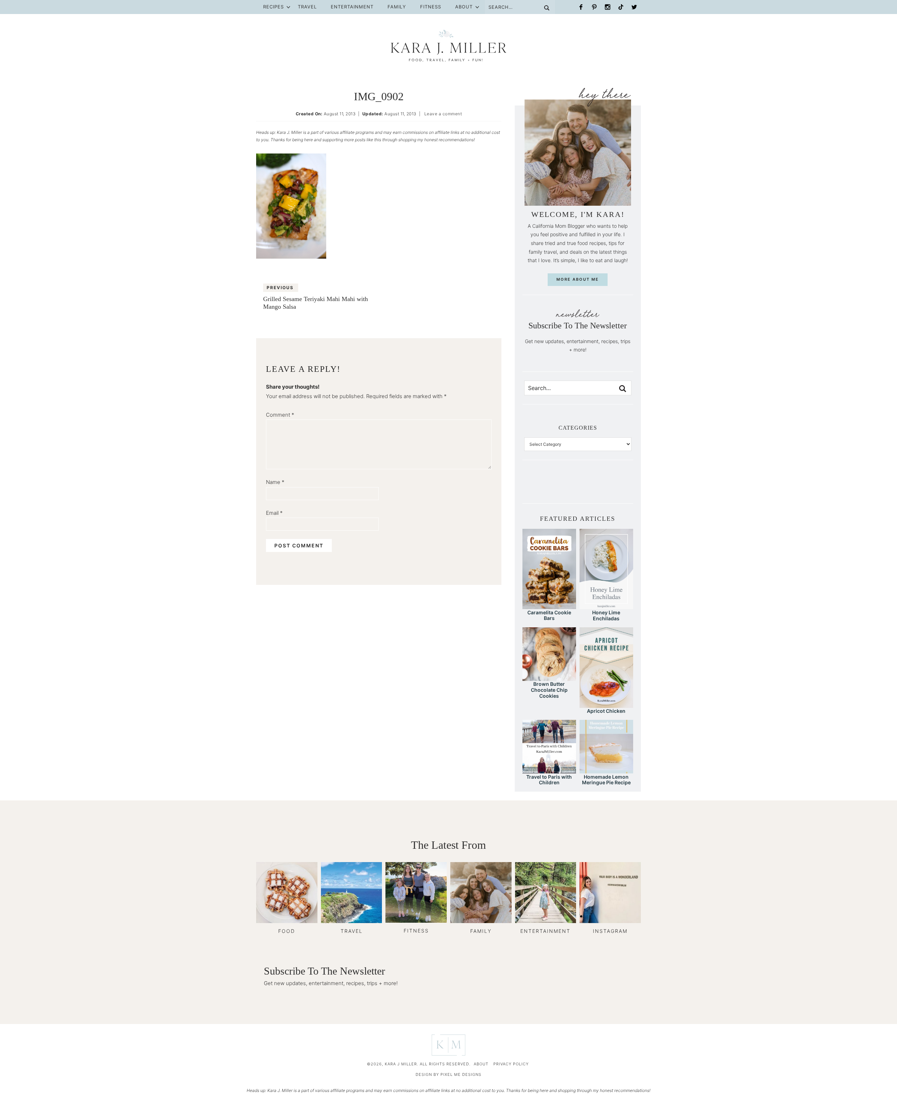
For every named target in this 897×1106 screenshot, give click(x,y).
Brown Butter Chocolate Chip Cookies (549, 690)
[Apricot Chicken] (606, 705)
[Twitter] (634, 7)
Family (397, 6)
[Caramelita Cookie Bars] (549, 606)
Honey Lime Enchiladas (606, 615)
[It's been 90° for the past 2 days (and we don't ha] (602, 487)
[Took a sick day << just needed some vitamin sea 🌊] (554, 487)
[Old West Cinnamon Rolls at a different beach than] (566, 487)
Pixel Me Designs (460, 1074)
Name (275, 482)
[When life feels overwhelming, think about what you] (625, 487)
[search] (622, 388)
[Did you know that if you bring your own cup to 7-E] (590, 487)
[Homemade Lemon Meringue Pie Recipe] (606, 770)
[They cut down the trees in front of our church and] (578, 487)
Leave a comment (443, 113)
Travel (307, 6)
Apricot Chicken (606, 711)
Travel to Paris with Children (549, 780)
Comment (280, 414)
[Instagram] (607, 7)
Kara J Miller (448, 46)
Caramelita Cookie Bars (549, 615)
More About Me (577, 279)
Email (274, 513)
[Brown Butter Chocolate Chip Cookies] (549, 678)
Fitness (430, 6)
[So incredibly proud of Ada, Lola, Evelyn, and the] (542, 487)
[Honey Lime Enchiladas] (606, 606)
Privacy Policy (511, 1063)
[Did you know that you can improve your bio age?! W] (530, 487)
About (464, 6)
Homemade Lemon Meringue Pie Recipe (606, 780)
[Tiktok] (621, 7)
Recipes (273, 6)
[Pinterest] (594, 7)
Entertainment (352, 6)
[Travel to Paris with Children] (549, 770)
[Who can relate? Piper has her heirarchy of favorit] (613, 487)
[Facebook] (581, 7)
